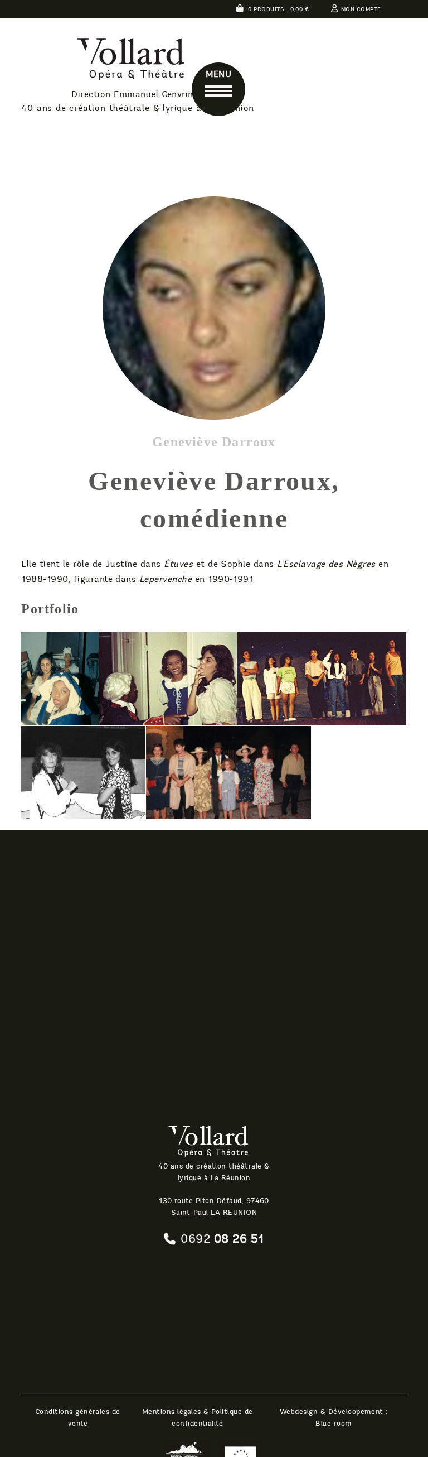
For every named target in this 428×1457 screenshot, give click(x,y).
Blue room (333, 1423)
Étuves (180, 564)
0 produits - (277, 9)
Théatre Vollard (104, 61)
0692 (222, 1239)
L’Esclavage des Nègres (326, 564)
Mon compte (361, 9)
